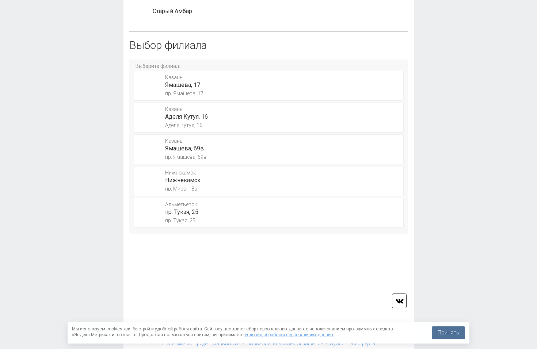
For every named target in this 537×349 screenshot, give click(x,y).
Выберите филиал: (158, 66)
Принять (448, 332)
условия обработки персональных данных (289, 334)
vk (399, 301)
